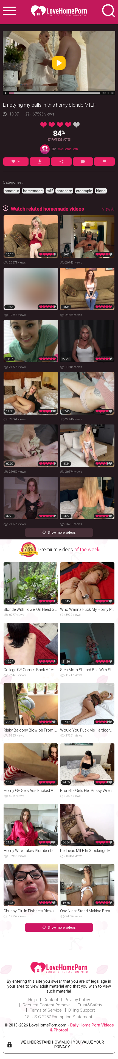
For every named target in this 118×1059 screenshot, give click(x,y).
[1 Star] (43, 125)
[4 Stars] (68, 125)
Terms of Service (46, 1010)
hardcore (64, 191)
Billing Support (81, 1010)
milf (50, 191)
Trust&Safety (90, 1004)
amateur (12, 191)
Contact (50, 999)
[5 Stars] (76, 125)
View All (108, 209)
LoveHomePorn (67, 149)
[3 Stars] (60, 125)
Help (32, 999)
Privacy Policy (77, 999)
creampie (84, 191)
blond (101, 191)
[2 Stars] (52, 125)
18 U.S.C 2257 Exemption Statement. (59, 1016)
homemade (33, 191)
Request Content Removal (47, 1004)
